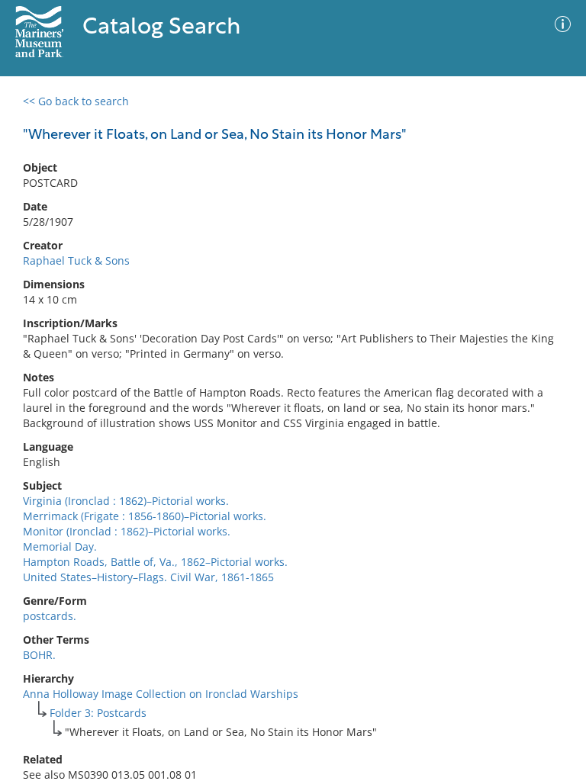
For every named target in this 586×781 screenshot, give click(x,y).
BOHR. (39, 655)
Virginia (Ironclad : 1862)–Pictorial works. (126, 500)
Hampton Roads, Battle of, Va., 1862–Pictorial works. (155, 561)
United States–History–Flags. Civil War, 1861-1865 (148, 577)
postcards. (49, 616)
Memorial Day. (60, 546)
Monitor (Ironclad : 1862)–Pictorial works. (126, 531)
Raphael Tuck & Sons (76, 260)
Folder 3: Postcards (98, 712)
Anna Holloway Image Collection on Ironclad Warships (160, 693)
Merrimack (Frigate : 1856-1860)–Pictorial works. (144, 516)
